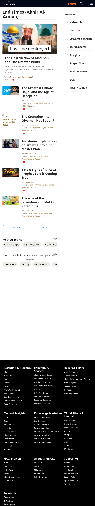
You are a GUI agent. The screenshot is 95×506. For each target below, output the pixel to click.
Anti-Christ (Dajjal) (25, 77)
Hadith (7, 386)
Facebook (10, 497)
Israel (30, 156)
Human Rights (70, 420)
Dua (72, 79)
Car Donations (70, 470)
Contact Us (38, 466)
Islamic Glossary (10, 435)
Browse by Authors (42, 428)
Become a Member (42, 403)
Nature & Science (41, 424)
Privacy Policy (40, 473)
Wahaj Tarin (9, 77)
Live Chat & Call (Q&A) (43, 386)
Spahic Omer (30, 211)
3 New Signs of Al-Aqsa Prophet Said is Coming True (39, 173)
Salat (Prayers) (70, 383)
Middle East (69, 449)
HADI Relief (8, 470)
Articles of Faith (70, 375)
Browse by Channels (42, 442)
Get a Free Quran (41, 393)
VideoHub (76, 22)
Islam (6, 372)
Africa (66, 445)
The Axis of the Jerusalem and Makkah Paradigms (39, 202)
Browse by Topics (41, 435)
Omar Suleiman (31, 100)
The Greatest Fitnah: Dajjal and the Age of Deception (38, 92)
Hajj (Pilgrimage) (71, 393)
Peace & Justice (70, 424)
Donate (67, 463)
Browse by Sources (42, 439)
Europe (67, 435)
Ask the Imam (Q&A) (42, 382)
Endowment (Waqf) (72, 473)
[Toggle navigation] (90, 3)
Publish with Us (40, 477)
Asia (66, 442)
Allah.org (8, 463)
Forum (37, 389)
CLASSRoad (8, 480)
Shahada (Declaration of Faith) (77, 379)
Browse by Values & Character (46, 431)
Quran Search (78, 47)
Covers (7, 421)
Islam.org (8, 466)
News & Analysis (71, 427)
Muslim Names (10, 431)
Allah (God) (8, 375)
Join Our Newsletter (42, 396)
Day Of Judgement (35, 128)
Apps (6, 417)
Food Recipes (9, 424)
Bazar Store (69, 466)
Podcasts (7, 449)
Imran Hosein (30, 154)
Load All (43, 227)
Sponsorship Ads (71, 480)
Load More (16, 227)
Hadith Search (78, 88)
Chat (75, 30)
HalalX (6, 473)
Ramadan (68, 390)
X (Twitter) (8, 501)
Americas (68, 431)
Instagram (10, 504)
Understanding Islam (13, 400)
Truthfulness (39, 185)
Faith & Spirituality (42, 417)
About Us (38, 463)
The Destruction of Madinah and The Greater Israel (26, 60)
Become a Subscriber (43, 400)
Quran (6, 379)
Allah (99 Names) (71, 372)
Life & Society (40, 421)
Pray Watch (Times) (12, 390)
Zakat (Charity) (70, 386)
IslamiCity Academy (12, 477)
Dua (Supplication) (11, 397)
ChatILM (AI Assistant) (43, 375)
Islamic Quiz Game (11, 442)
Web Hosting (69, 484)
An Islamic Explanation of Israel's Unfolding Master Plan (39, 145)
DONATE (72, 4)
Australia (68, 438)
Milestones (38, 470)
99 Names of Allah (81, 38)
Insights (75, 55)
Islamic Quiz (9, 439)
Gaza (30, 213)
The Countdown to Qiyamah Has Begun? (38, 118)
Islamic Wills (69, 477)
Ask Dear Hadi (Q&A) (42, 379)
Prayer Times (78, 63)
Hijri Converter (79, 71)
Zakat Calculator (10, 404)
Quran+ (7, 383)
